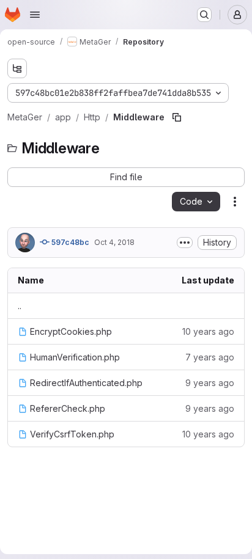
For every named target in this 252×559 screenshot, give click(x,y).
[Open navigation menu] (35, 14)
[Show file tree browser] (17, 68)
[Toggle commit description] (185, 242)
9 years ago (209, 383)
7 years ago (209, 357)
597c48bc (69, 242)
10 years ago (208, 331)
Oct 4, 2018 (114, 242)
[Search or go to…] (204, 14)
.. (19, 306)
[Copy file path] (177, 117)
